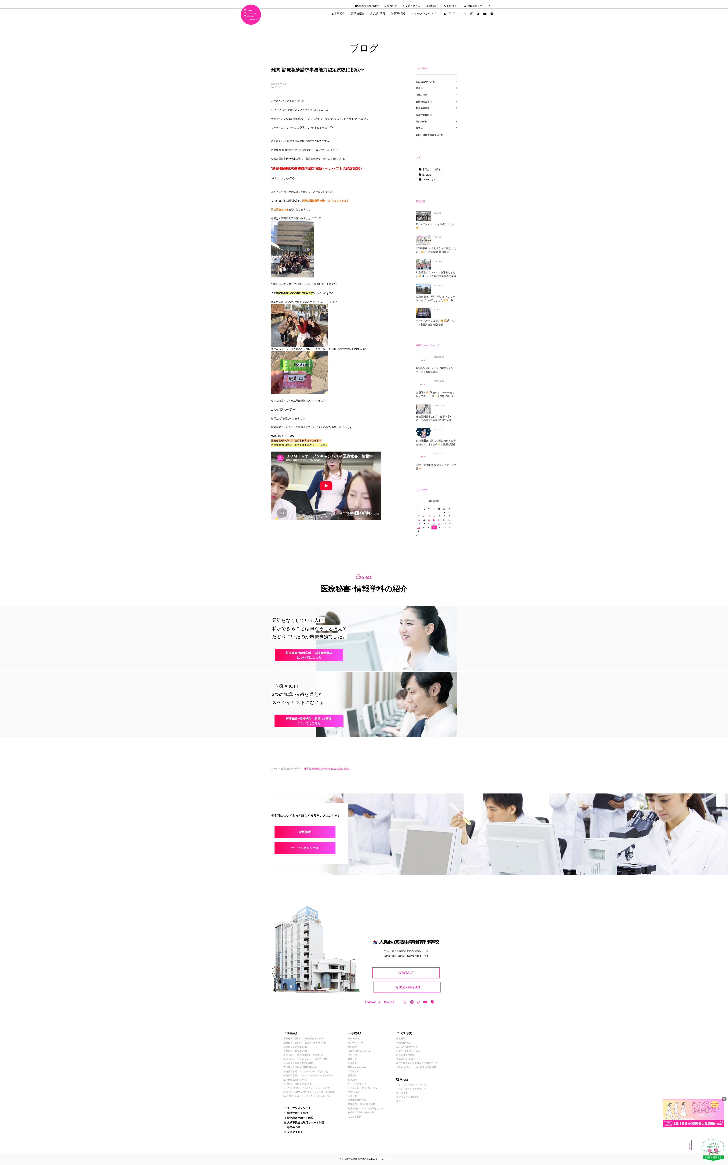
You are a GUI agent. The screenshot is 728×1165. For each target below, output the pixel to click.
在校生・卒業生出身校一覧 (361, 1112)
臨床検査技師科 (424, 114)
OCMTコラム (429, 179)
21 (439, 523)
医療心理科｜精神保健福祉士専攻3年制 (303, 1055)
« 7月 (418, 535)
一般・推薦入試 (403, 1042)
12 (429, 519)
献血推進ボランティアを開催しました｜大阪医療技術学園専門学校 (436, 274)
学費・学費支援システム (408, 1050)
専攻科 (419, 128)
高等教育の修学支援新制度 (361, 1104)
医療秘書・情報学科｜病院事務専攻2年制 (304, 1038)
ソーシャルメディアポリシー (411, 1088)
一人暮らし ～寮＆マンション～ (364, 1087)
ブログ (451, 13)
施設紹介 (352, 1075)
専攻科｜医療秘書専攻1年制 (297, 1083)
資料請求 (433, 5)
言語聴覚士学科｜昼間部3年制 (298, 1063)
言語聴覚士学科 (424, 101)
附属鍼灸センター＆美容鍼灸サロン (366, 1108)
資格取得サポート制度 (300, 1117)
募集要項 (400, 1038)
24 (418, 527)
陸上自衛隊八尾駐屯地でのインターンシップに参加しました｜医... (435, 298)
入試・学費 (379, 13)
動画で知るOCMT (357, 1067)
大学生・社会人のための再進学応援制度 (416, 1067)
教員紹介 (352, 1079)
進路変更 (426, 174)
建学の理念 (353, 1038)
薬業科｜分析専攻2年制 (295, 1050)
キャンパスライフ (357, 1083)
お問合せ (452, 5)
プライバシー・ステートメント (411, 1084)
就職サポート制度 (297, 1113)
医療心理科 (421, 95)
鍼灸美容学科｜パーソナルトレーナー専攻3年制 (308, 1075)
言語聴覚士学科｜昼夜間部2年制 (300, 1067)
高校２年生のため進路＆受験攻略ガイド (416, 1063)
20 (434, 523)
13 (434, 519)
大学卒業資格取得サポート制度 (305, 1122)
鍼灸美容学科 (423, 108)
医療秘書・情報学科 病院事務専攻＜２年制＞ (296, 440)
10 (418, 519)
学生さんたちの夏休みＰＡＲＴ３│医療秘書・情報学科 (436, 322)
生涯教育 (352, 1063)
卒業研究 (352, 1059)
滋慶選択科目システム (359, 1050)
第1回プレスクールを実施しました (435, 224)
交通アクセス (412, 5)
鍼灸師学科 (421, 121)
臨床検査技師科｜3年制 (295, 1079)
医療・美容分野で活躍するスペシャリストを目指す (309, 1092)
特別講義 (352, 1046)
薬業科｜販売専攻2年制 (295, 1046)
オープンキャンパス (426, 13)
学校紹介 (359, 13)
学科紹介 (339, 13)
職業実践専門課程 (369, 5)
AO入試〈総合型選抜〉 (407, 1046)
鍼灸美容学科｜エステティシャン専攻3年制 (305, 1071)
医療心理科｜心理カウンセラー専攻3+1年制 (305, 1059)
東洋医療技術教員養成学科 (429, 134)
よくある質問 (355, 1116)
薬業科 (419, 88)
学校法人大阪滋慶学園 (407, 1097)
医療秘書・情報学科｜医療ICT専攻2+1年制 (304, 1042)
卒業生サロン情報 (431, 169)
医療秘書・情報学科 (280, 83)
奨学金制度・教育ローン (408, 1059)
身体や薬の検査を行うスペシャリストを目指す (307, 1087)
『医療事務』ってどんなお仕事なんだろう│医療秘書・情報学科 (436, 250)
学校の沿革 (353, 1092)
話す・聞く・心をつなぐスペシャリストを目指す (307, 1096)
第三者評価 (402, 1092)
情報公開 (392, 5)
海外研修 (352, 1055)
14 (439, 519)
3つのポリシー (355, 1042)
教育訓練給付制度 (405, 1055)
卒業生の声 (293, 1127)
